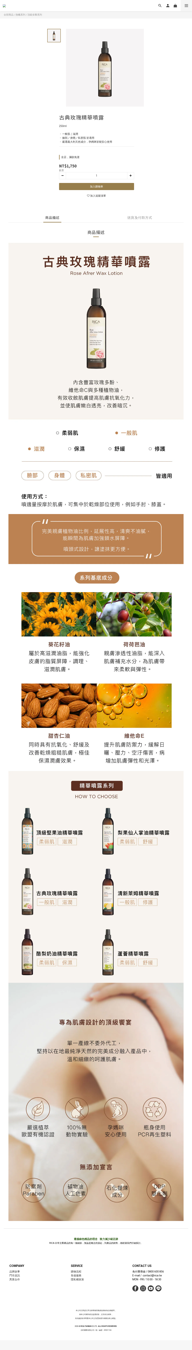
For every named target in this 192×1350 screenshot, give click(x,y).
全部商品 (9, 14)
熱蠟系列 (20, 14)
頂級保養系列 (34, 14)
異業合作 (14, 1279)
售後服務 (76, 1275)
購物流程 (76, 1271)
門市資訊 (14, 1275)
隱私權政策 (77, 1279)
